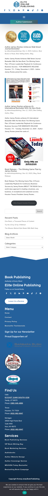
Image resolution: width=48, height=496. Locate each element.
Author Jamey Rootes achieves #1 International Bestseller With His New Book (23, 107)
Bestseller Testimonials (15, 326)
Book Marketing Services (15, 448)
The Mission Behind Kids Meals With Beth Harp (21, 228)
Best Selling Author (22, 54)
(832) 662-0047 (16, 413)
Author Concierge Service (16, 461)
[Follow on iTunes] (37, 10)
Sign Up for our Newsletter (20, 331)
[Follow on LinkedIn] (19, 10)
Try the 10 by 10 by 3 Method (15, 225)
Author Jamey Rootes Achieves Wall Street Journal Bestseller (23, 48)
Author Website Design (15, 457)
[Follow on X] (9, 10)
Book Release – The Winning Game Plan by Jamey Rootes (23, 170)
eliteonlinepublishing (14, 51)
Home (7, 313)
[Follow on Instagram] (14, 10)
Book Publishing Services (16, 440)
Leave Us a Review (16, 301)
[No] (45, 489)
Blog (31, 54)
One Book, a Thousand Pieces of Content (19, 221)
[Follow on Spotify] (42, 10)
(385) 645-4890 (16, 403)
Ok (25, 493)
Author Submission (24, 22)
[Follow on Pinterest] (23, 10)
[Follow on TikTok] (33, 10)
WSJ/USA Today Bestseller (16, 465)
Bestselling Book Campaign (17, 469)
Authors (35, 51)
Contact (8, 317)
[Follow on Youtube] (28, 10)
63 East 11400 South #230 (17, 397)
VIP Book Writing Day (14, 444)
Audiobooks (10, 452)
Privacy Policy (11, 321)
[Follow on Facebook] (4, 10)
